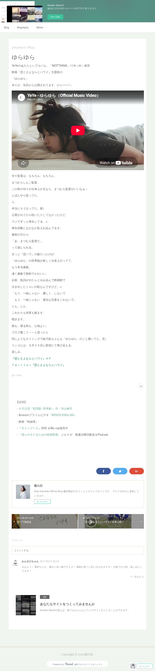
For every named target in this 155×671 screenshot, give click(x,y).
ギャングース (29, 428)
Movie (40, 27)
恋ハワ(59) (16, 375)
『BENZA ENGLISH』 (63, 415)
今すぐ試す (55, 16)
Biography (22, 27)
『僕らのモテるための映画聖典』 (40, 434)
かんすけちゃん (30, 561)
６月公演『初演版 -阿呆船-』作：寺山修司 (45, 408)
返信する (139, 576)
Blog (6, 27)
